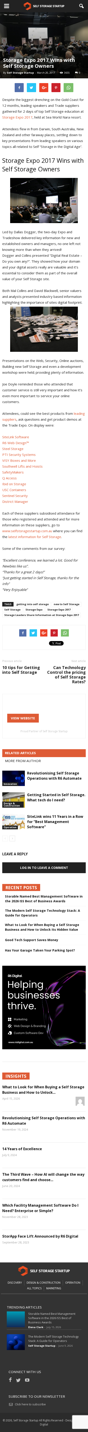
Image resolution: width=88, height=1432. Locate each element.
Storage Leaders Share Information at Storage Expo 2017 (41, 615)
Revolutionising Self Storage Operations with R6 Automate (54, 776)
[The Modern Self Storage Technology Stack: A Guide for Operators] (16, 1342)
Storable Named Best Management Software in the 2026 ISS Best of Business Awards (44, 898)
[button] (81, 6)
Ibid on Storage (14, 484)
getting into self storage (32, 604)
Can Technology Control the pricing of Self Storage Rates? (66, 674)
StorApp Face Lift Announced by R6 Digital (40, 1236)
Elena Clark (35, 1327)
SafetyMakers (13, 472)
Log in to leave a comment (44, 867)
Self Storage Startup (20, 72)
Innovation (10, 784)
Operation (10, 827)
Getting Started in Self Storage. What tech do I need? (56, 797)
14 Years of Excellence (22, 1148)
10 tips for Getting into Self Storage (21, 670)
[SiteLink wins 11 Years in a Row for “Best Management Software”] (13, 822)
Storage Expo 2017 (17, 117)
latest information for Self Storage (34, 536)
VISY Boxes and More (19, 460)
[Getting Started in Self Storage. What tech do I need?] (13, 800)
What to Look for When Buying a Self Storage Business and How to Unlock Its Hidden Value (42, 927)
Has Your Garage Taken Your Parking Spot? (40, 950)
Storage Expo (33, 609)
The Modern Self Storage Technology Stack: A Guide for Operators (42, 912)
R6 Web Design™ (15, 443)
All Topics (34, 1288)
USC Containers (14, 489)
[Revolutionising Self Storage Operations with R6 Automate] (13, 778)
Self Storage (12, 609)
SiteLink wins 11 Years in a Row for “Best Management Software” (55, 821)
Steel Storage (12, 448)
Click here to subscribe (30, 1404)
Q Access (9, 478)
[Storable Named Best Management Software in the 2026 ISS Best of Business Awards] (16, 1319)
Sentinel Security (15, 495)
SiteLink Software (15, 437)
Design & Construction (12, 804)
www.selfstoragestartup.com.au (27, 531)
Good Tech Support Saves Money (31, 940)
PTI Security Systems (19, 454)
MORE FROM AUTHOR (23, 760)
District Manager (15, 501)
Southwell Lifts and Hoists (22, 466)
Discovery (15, 1283)
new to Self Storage (66, 604)
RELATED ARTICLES (20, 753)
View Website (23, 718)
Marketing (53, 1288)
